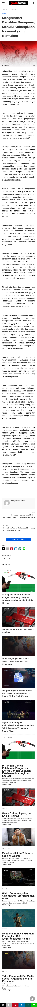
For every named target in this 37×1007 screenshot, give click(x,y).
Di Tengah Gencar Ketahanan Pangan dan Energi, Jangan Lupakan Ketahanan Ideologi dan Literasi (16, 770)
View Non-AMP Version (24, 999)
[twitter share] (3, 548)
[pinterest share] (11, 548)
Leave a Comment (18, 539)
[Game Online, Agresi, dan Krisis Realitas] (18, 617)
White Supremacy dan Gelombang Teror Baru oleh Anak (18, 896)
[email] (9, 1005)
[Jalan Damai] (18, 3)
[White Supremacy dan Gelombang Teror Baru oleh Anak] (18, 877)
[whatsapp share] (19, 548)
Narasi (13, 9)
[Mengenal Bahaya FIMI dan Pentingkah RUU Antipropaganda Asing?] (18, 918)
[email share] (7, 548)
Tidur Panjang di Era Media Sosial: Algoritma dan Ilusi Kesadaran (15, 661)
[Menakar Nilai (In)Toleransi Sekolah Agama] (18, 837)
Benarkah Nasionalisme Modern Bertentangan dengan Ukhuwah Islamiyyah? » (19, 517)
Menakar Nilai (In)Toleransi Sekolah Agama (17, 854)
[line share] (24, 548)
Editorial (5, 928)
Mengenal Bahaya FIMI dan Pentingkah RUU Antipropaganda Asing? (18, 936)
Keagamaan (6, 848)
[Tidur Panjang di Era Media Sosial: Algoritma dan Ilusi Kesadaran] (18, 646)
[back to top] (32, 998)
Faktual (5, 888)
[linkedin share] (15, 548)
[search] (34, 3)
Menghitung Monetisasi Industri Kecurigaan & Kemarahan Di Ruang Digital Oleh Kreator (17, 693)
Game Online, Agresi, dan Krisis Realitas (17, 814)
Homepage (5, 9)
